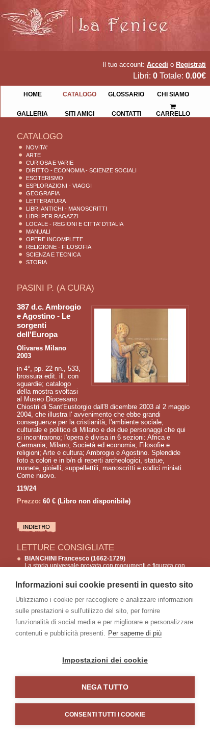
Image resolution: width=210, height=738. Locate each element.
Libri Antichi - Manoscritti (66, 209)
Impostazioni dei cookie (105, 660)
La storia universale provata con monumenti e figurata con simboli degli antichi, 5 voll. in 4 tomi (104, 565)
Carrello (173, 103)
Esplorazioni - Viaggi (59, 186)
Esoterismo (44, 178)
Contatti (126, 112)
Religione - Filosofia (58, 247)
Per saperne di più (135, 633)
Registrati (191, 64)
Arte (33, 155)
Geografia (43, 193)
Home (32, 93)
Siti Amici (79, 112)
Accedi (157, 64)
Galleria (32, 112)
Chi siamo (173, 93)
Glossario (126, 93)
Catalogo (79, 93)
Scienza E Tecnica (53, 254)
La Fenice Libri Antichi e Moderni (89, 15)
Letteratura (46, 201)
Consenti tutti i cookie (105, 714)
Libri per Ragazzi (52, 216)
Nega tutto (105, 687)
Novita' (36, 147)
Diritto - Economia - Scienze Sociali (81, 170)
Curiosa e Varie (49, 163)
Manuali (38, 231)
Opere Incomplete (54, 239)
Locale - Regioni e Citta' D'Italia (74, 224)
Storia (36, 262)
